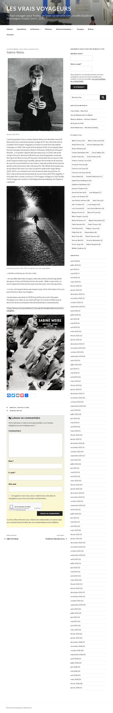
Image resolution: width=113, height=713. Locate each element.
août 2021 (74, 509)
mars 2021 (74, 530)
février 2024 (75, 385)
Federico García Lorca (81, 161)
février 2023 (75, 435)
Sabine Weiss (16, 410)
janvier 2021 (75, 539)
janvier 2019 (75, 638)
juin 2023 (74, 418)
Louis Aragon (93, 204)
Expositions (21, 29)
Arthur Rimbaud (79, 149)
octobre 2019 (75, 601)
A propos (10, 35)
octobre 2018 (75, 650)
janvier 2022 (75, 489)
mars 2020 (75, 580)
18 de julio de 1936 (77, 123)
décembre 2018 (76, 642)
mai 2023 (74, 423)
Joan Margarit (95, 192)
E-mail (12, 473)
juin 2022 (74, 468)
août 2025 (74, 311)
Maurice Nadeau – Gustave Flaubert (84, 119)
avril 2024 (74, 377)
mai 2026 (74, 273)
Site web (12, 484)
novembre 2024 (76, 348)
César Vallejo (98, 153)
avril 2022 (74, 476)
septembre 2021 (77, 505)
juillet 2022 (74, 464)
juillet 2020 (75, 563)
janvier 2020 (75, 588)
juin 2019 (74, 617)
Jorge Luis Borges (80, 196)
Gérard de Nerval (79, 192)
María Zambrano (79, 220)
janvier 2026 (75, 290)
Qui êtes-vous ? (77, 54)
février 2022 (75, 485)
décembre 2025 (76, 294)
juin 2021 (74, 518)
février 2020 (75, 584)
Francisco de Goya (80, 168)
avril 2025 (74, 327)
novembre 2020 (76, 547)
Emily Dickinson (94, 157)
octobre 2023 (76, 402)
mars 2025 (74, 331)
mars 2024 (74, 381)
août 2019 (74, 609)
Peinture (48, 29)
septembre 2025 (77, 307)
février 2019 (75, 634)
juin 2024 (74, 369)
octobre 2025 (76, 302)
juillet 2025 (75, 315)
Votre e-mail (76, 64)
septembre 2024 (77, 356)
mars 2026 (74, 282)
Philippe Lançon (92, 228)
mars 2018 (74, 679)
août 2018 (74, 659)
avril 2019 (74, 625)
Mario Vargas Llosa (80, 216)
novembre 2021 (76, 497)
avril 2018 (74, 675)
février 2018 (75, 684)
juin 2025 (74, 319)
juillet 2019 (74, 613)
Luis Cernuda (78, 208)
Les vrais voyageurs (39, 8)
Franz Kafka (77, 176)
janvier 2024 (75, 389)
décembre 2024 (76, 344)
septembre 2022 (77, 456)
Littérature (34, 29)
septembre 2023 (77, 406)
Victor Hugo (77, 244)
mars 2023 (74, 431)
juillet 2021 (74, 514)
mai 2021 (74, 522)
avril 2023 (74, 427)
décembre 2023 (76, 393)
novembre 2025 (76, 298)
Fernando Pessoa (80, 165)
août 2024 (74, 360)
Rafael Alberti (91, 232)
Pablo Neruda (78, 224)
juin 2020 (74, 568)
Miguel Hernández (97, 220)
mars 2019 (74, 630)
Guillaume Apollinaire (81, 184)
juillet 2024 (75, 365)
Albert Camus (78, 141)
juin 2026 (74, 269)
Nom (11, 461)
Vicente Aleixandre (94, 240)
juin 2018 (74, 667)
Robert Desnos (92, 236)
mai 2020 (74, 572)
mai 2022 (74, 472)
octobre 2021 (75, 501)
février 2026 (75, 286)
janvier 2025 (75, 340)
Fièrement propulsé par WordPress (19, 708)
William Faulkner (79, 248)
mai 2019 (74, 621)
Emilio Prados (78, 157)
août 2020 (74, 559)
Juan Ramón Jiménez (81, 200)
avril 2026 (74, 278)
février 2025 (75, 336)
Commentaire (14, 431)
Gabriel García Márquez (81, 180)
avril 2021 (74, 526)
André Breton (78, 145)
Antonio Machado (95, 145)
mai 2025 (74, 323)
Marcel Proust (93, 212)
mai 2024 (74, 373)
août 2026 (74, 261)
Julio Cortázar (78, 204)
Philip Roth (77, 232)
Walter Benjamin (93, 244)
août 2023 (74, 410)
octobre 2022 (76, 452)
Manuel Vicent (78, 212)
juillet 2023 (74, 414)
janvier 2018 (75, 688)
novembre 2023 (76, 398)
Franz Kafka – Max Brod (79, 111)
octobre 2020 (76, 551)
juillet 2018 (74, 663)
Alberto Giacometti (96, 141)
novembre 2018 (76, 646)
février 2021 (75, 534)
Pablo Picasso (94, 224)
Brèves (91, 29)
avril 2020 (74, 576)
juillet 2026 (75, 265)
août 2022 (74, 460)
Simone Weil (77, 240)
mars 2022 (74, 481)
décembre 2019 (76, 592)
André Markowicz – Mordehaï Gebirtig (84, 128)
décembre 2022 (76, 443)
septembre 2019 (77, 605)
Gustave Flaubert (80, 188)
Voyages (80, 29)
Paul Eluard (77, 228)
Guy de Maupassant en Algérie (82, 115)
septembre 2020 (77, 555)
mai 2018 (74, 671)
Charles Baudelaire (80, 153)
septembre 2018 (77, 655)
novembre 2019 (76, 596)
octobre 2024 (76, 352)
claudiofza (33, 49)
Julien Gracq (98, 200)
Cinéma (10, 29)
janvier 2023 (75, 439)
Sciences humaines (63, 29)
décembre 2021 (76, 493)
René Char (77, 236)
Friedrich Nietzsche (94, 176)
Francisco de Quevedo (81, 172)
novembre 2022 (76, 447)
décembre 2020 (76, 543)
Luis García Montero (95, 208)
